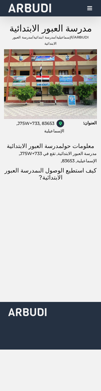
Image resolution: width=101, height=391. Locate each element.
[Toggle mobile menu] (90, 9)
